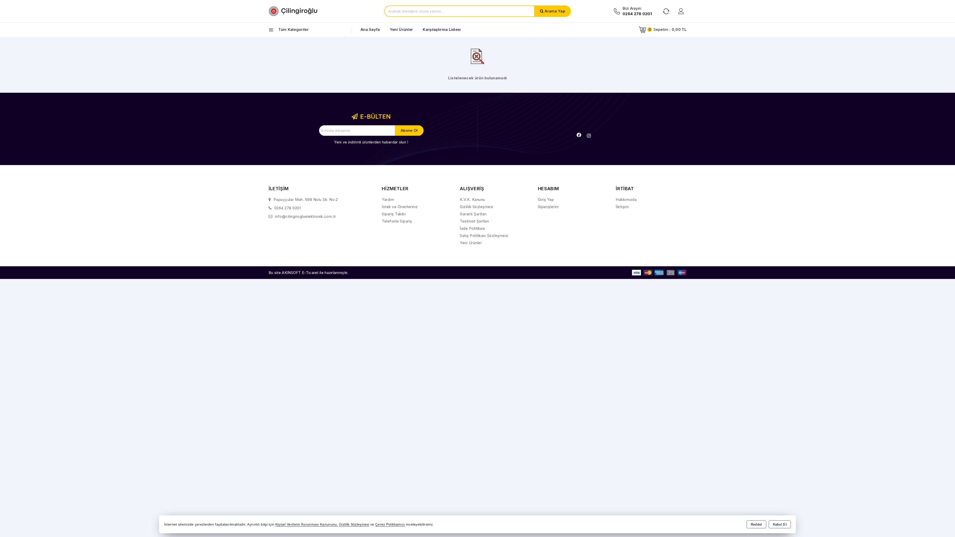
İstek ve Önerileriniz (400, 206)
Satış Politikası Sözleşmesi (484, 235)
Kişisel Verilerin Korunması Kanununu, (306, 524)
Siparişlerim (548, 206)
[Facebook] (579, 135)
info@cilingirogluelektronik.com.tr (305, 216)
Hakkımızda (626, 199)
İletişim (622, 206)
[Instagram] (589, 135)
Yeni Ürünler (471, 242)
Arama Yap (555, 11)
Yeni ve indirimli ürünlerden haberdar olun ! (371, 142)
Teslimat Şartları (474, 221)
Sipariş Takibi (394, 214)
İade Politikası (472, 228)
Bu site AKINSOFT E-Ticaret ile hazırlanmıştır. (308, 272)
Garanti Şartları (473, 214)
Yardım (388, 199)
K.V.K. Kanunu (472, 199)
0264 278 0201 (287, 208)
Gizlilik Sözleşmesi (476, 206)
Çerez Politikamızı (390, 524)
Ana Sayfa (370, 29)
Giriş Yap (546, 199)
